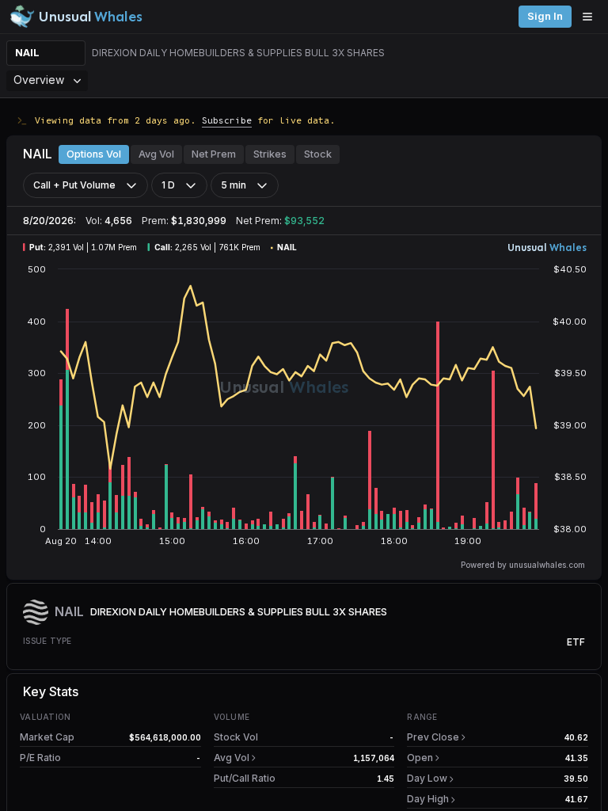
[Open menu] (591, 17)
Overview (38, 79)
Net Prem (214, 154)
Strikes (270, 154)
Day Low (427, 778)
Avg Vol (156, 154)
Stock (318, 154)
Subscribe (227, 120)
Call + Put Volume (74, 185)
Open (420, 757)
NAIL (27, 53)
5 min (233, 185)
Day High (428, 799)
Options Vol (93, 154)
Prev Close (433, 737)
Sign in (545, 16)
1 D (168, 185)
